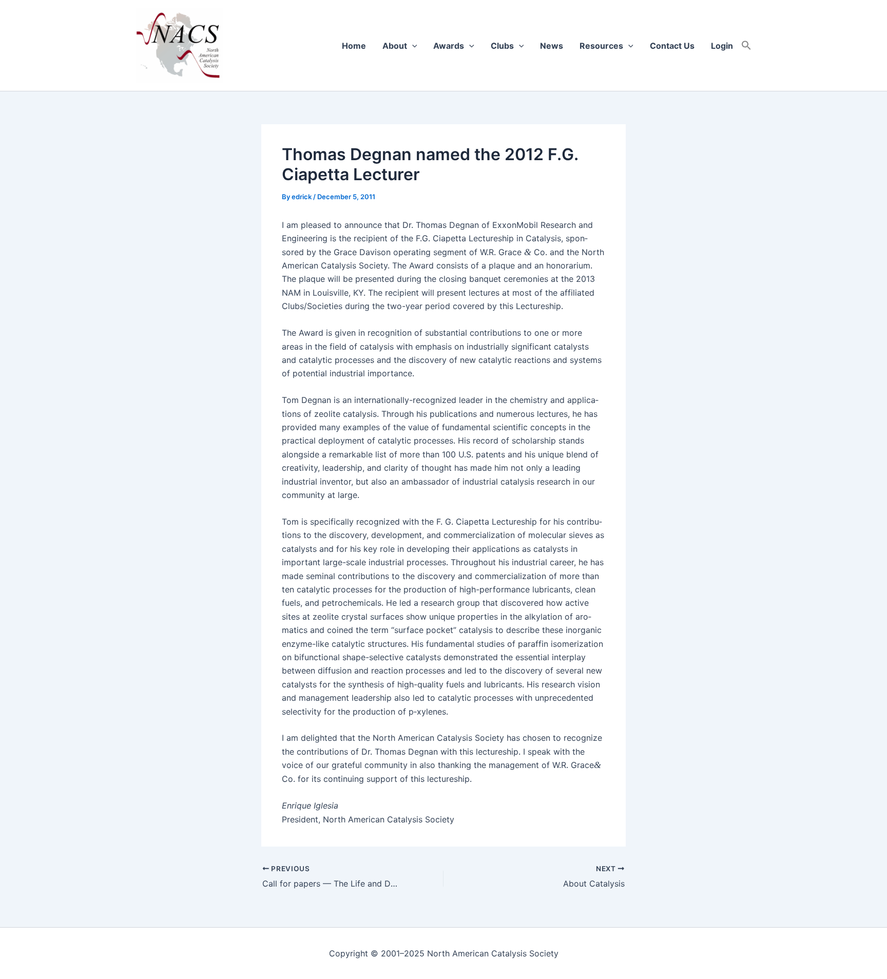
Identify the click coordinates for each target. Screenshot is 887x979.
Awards (448, 46)
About (394, 46)
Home (354, 46)
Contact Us (672, 46)
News (551, 46)
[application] (412, 45)
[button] (746, 45)
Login (722, 46)
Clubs (502, 46)
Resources (601, 46)
